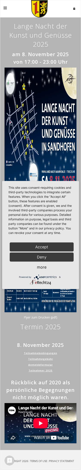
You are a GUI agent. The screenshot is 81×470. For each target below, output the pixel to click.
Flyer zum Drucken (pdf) (40, 317)
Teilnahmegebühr (40, 358)
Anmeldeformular (40, 364)
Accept (41, 247)
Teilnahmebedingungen (40, 353)
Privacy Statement (61, 461)
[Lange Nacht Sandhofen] (39, 8)
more (41, 267)
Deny (41, 257)
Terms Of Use (38, 461)
